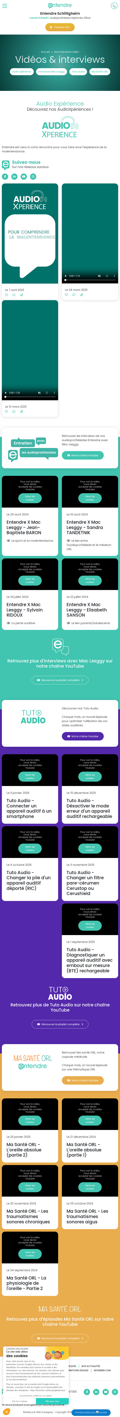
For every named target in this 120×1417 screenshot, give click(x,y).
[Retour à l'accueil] (60, 5)
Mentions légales (78, 1370)
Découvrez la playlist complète (60, 680)
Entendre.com (102, 1370)
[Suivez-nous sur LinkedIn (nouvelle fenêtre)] (14, 176)
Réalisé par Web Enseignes (38, 1412)
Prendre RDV (62, 27)
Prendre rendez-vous (85, 1412)
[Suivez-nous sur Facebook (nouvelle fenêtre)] (5, 176)
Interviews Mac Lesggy (52, 71)
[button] (6, 1411)
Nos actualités (91, 1366)
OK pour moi (52, 1401)
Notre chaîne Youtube (85, 455)
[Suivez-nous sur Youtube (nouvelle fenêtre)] (24, 176)
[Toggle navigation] (4, 6)
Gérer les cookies (30, 498)
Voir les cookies (19, 1401)
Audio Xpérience (21, 71)
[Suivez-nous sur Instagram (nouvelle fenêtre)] (33, 176)
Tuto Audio (78, 71)
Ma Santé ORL (100, 71)
